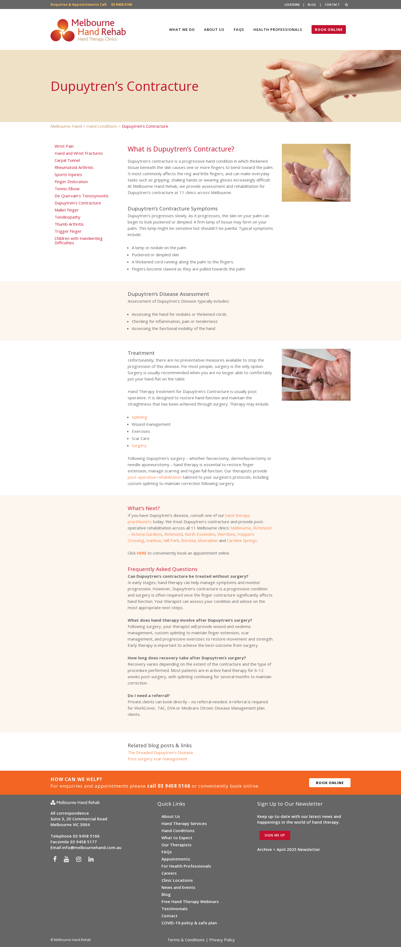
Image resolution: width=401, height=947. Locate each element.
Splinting (139, 417)
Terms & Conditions (186, 939)
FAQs (166, 851)
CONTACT (332, 4)
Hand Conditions (177, 830)
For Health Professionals (186, 866)
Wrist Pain (64, 146)
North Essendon (200, 534)
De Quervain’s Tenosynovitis (82, 195)
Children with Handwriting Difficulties (79, 240)
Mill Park (171, 540)
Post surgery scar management (157, 758)
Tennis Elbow (67, 188)
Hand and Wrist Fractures (79, 153)
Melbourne (241, 528)
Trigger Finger (68, 231)
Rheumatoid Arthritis (74, 167)
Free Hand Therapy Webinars (190, 901)
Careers (169, 873)
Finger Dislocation (71, 181)
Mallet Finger (67, 210)
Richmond (173, 534)
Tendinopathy (67, 217)
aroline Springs (243, 540)
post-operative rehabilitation (155, 477)
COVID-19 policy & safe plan (189, 922)
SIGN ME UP (275, 835)
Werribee (226, 534)
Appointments (175, 859)
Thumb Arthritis (69, 224)
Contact (169, 915)
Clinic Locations (177, 880)
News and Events (178, 887)
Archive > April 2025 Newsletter (288, 849)
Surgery (139, 445)
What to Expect (176, 837)
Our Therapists (176, 844)
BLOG (312, 4)
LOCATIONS (292, 4)
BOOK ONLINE (330, 782)
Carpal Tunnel (67, 160)
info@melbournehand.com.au (91, 847)
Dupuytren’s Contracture (78, 203)
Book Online (329, 29)
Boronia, (189, 540)
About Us (170, 816)
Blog (166, 894)
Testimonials (174, 908)
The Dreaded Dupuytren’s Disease (160, 752)
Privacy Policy (222, 939)
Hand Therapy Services (184, 823)
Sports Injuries (68, 174)
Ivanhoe (153, 540)
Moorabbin (208, 540)
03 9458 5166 (121, 4)
